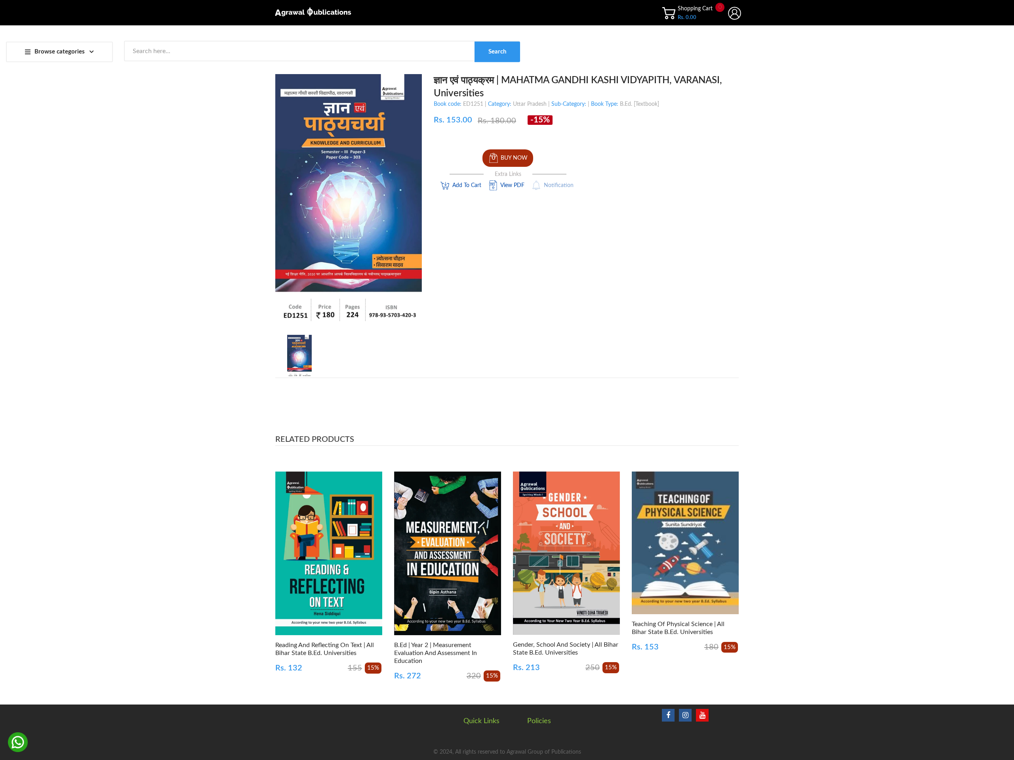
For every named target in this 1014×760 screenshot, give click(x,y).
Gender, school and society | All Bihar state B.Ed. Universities (565, 649)
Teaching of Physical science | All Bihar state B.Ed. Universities (678, 628)
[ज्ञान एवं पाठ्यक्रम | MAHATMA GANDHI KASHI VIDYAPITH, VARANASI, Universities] (299, 356)
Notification (559, 185)
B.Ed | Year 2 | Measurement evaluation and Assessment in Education (435, 653)
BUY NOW (514, 158)
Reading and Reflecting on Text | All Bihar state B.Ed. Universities (324, 649)
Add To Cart (466, 185)
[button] (283, 565)
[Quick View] (356, 561)
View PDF (512, 185)
